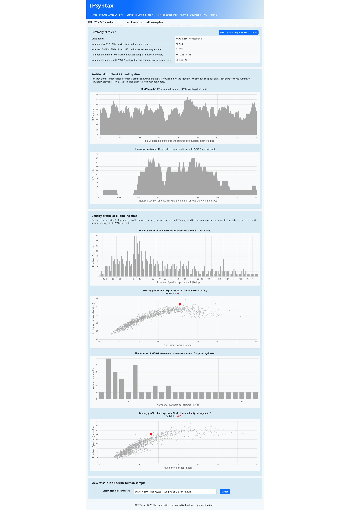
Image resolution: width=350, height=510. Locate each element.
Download (195, 14)
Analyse (184, 14)
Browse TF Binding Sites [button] (139, 14)
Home (94, 14)
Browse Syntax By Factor (112, 14)
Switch (225, 491)
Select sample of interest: (116, 490)
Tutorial (213, 14)
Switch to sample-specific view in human (238, 32)
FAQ (205, 14)
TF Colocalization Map (166, 14)
